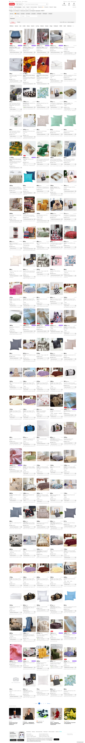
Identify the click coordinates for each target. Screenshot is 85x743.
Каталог (20, 4)
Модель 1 (11, 217)
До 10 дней (28, 13)
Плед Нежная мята (29, 327)
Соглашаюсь (56, 739)
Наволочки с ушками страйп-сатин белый (15, 691)
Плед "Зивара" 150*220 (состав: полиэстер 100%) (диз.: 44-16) (29, 383)
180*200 (52, 469)
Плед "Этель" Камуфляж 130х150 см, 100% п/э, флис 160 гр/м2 (55, 607)
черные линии (12, 552)
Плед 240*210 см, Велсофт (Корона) (29, 104)
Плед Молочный (41, 327)
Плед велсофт (53, 634)
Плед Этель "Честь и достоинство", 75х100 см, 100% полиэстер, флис (29, 271)
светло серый (42, 665)
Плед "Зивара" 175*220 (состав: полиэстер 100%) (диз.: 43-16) (29, 411)
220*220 (24, 302)
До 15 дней (33, 13)
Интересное (46, 7)
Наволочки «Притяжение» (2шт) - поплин (28, 188)
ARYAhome (11, 25)
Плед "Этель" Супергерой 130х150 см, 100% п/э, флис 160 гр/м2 (29, 439)
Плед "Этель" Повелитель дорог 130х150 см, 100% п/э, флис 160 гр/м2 (70, 383)
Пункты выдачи (28, 733)
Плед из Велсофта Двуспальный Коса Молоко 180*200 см (28, 48)
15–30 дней (39, 13)
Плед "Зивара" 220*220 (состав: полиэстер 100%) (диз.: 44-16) (29, 299)
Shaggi (51, 25)
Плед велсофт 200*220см (29, 662)
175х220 (11, 414)
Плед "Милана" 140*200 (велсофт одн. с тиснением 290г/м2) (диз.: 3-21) (70, 467)
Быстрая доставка (39, 731)
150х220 (24, 386)
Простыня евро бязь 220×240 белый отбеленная (56, 76)
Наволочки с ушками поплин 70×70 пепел (15, 523)
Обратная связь (80, 742)
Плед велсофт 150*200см (56, 326)
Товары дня (45, 731)
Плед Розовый (15, 662)
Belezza (28, 25)
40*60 (38, 440)
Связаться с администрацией (31, 736)
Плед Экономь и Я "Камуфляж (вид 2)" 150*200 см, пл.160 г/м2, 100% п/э (70, 216)
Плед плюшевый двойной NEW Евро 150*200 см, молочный (42, 551)
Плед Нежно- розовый (15, 467)
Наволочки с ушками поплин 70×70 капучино (70, 355)
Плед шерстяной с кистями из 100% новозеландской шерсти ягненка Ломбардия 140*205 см (15, 162)
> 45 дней (50, 13)
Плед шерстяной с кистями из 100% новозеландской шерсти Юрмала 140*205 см (43, 78)
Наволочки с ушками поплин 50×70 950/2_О (15, 439)
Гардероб (28, 7)
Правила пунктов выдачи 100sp (44, 736)
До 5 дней (22, 13)
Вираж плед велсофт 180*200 (56, 550)
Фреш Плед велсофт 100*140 (43, 243)
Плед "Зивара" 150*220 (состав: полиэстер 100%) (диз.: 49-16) (70, 299)
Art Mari (24, 25)
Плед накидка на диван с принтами (15, 495)
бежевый (11, 497)
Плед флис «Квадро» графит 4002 (42, 354)
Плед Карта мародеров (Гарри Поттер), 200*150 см (55, 216)
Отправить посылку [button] (18, 1)
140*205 (24, 80)
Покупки (18, 22)
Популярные (11, 7)
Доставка (74, 7)
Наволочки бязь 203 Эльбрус (42, 131)
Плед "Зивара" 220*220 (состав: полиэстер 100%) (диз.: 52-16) (43, 579)
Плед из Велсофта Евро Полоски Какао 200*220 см (42, 48)
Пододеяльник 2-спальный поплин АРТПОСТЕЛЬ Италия (42, 523)
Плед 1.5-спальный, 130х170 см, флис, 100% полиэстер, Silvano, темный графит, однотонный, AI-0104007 (14, 105)
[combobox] (32, 16)
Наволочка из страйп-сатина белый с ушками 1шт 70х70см (15, 76)
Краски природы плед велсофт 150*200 (55, 495)
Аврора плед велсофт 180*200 (55, 467)
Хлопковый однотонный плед (69, 579)
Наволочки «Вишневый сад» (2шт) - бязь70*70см (70, 691)
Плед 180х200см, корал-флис (70, 244)
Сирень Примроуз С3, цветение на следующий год (69, 723)
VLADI (65, 25)
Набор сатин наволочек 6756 (41, 438)
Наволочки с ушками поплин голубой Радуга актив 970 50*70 (70, 76)
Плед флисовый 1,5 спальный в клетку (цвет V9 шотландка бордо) (29, 216)
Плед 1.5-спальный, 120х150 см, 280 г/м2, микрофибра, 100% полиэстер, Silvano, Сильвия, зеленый (43, 160)
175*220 (24, 414)
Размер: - (24, 273)
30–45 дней (45, 13)
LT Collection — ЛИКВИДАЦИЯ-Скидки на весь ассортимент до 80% (28, 723)
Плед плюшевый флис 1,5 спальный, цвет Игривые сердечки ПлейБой (56, 244)
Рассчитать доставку (29, 735)
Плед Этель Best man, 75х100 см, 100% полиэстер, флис (56, 355)
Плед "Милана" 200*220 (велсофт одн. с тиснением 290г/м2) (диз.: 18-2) (43, 467)
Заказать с (59, 731)
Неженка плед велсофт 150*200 (42, 299)
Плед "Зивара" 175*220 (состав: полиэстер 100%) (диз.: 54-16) (15, 579)
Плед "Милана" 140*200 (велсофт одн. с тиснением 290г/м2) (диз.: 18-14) (29, 467)
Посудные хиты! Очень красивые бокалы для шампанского (13, 723)
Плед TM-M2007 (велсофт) (29, 354)
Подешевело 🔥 (40, 7)
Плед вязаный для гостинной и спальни (41, 663)
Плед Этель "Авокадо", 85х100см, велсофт (69, 188)
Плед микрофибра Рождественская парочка (41, 411)
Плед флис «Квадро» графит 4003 (42, 271)
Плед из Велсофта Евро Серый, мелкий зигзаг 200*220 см (56, 48)
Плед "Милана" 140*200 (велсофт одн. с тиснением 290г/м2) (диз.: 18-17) (43, 495)
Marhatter (42, 25)
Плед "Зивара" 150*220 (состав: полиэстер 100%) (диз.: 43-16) (29, 579)
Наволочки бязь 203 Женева (55, 131)
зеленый (38, 217)
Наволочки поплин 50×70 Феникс (69, 522)
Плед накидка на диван (15, 550)
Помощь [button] (69, 1)
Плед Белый (69, 634)
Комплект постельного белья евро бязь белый (29, 132)
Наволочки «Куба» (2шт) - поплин (69, 271)
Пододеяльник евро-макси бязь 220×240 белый (14, 607)
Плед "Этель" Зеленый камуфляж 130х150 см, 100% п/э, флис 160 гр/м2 (29, 607)
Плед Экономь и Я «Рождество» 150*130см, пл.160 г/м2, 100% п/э (15, 244)
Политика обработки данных (43, 733)
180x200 (24, 497)
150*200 (52, 190)
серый (65, 581)
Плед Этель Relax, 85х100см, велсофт (55, 271)
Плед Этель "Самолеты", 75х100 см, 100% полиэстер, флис (28, 691)
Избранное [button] (65, 1)
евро (51, 77)
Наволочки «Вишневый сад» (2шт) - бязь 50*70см (43, 104)
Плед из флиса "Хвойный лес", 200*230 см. (14, 327)
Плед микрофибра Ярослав (68, 104)
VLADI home (69, 25)
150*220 (65, 302)
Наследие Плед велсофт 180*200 (69, 495)
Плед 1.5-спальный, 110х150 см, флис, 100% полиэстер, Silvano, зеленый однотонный (14, 132)
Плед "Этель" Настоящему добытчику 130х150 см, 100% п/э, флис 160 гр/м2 (56, 439)
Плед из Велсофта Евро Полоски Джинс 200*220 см (15, 48)
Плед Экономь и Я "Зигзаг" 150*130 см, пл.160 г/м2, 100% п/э (56, 299)
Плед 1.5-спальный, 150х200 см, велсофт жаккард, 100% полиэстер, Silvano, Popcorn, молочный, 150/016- (56, 160)
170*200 (65, 105)
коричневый (55, 413)
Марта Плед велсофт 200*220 (29, 550)
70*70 (11, 77)
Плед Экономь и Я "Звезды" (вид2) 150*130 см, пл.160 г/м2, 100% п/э (56, 523)
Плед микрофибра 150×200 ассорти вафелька (55, 188)
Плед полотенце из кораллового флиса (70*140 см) (42, 216)
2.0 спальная (66, 49)
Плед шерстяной (28, 159)
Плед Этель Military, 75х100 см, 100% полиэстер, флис (29, 523)
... (73, 25)
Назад (36, 703)
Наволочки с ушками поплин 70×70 (43, 690)
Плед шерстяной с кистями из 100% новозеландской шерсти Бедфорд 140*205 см (29, 78)
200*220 (11, 384)
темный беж (60, 413)
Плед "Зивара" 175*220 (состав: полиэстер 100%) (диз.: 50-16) (15, 411)
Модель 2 (15, 217)
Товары (12, 22)
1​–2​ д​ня (18, 13)
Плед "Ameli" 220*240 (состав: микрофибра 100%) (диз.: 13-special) (15, 299)
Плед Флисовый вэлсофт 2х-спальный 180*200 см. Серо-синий (29, 635)
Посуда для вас (39, 722)
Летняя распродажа (17, 7)
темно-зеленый (12, 329)
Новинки (23, 7)
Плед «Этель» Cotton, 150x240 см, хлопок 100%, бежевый (42, 635)
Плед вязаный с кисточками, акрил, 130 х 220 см (15, 216)
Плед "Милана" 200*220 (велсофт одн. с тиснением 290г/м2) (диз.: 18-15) (70, 551)
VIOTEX (61, 25)
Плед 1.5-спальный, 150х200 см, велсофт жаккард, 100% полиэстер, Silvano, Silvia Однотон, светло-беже (15, 188)
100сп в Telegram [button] (24, 1)
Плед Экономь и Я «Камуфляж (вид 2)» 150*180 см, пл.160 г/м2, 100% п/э (56, 104)
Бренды (55, 7)
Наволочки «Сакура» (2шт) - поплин (15, 271)
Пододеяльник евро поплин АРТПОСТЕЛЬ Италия (68, 439)
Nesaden (46, 25)
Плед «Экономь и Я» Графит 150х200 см (56, 691)
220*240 (11, 302)
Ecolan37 (32, 25)
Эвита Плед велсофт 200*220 (15, 382)
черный (68, 581)
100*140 (38, 244)
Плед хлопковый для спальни (55, 411)
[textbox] (32, 16)
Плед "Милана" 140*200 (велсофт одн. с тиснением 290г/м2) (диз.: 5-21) (70, 327)
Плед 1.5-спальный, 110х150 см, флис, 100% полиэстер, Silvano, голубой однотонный (69, 160)
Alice (20, 25)
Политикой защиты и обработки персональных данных (39, 740)
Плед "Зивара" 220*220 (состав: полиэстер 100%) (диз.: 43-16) (43, 383)
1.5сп (24, 356)
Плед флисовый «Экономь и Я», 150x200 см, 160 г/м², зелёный (55, 663)
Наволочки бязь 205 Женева (68, 131)
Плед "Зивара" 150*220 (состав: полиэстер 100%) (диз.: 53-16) (56, 579)
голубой (46, 665)
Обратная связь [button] (73, 1)
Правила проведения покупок (44, 735)
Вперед (48, 703)
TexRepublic (56, 25)
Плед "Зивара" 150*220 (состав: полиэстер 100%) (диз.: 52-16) (56, 383)
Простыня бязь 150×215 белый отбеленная (69, 48)
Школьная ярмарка (33, 7)
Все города (11, 1)
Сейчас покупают (52, 731)
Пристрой (51, 7)
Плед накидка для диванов (15, 634)
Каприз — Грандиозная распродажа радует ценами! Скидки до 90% (55, 723)
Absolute (16, 25)
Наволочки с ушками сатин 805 (42, 606)
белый (41, 217)
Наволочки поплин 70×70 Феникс (15, 354)
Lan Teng (37, 25)
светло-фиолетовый (26, 245)
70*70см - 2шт (25, 189)
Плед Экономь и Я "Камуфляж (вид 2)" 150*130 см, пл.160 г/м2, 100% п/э (43, 188)
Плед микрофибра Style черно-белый (28, 495)
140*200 (24, 160)
